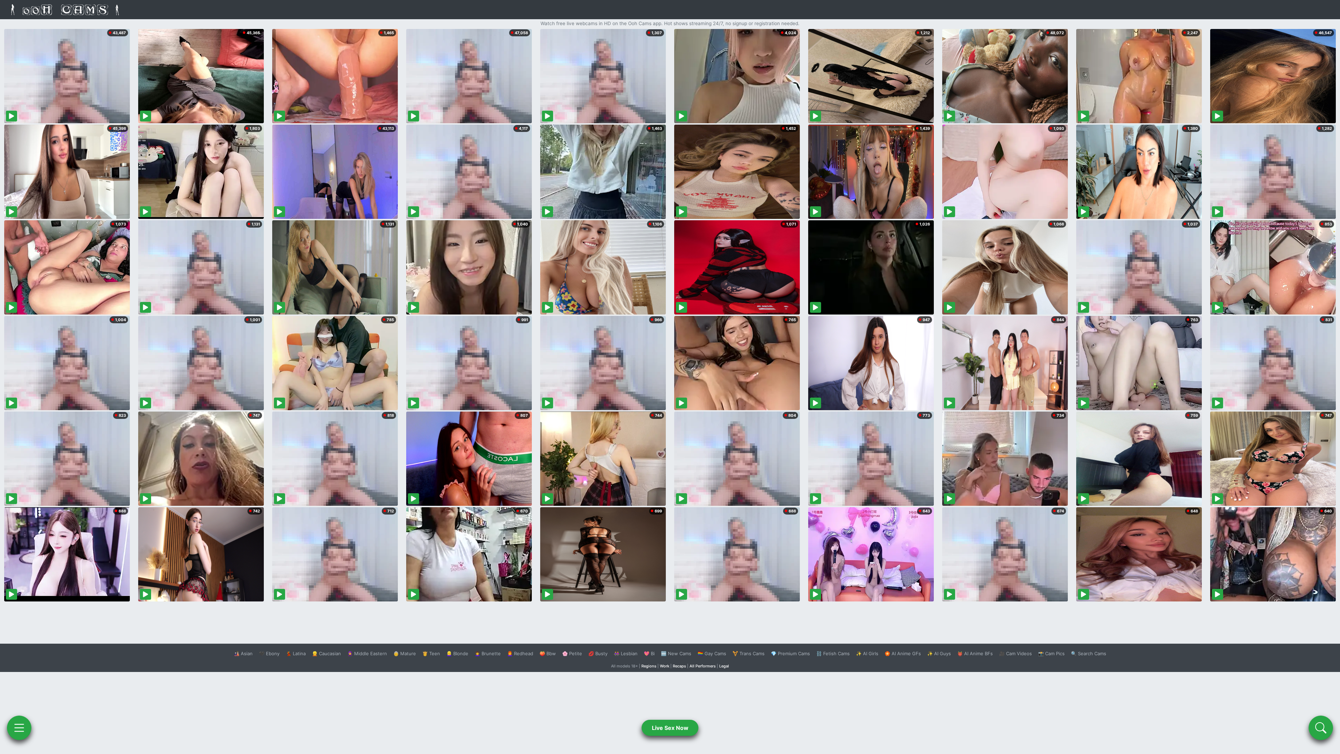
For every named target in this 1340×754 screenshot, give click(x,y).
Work (664, 666)
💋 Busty (598, 653)
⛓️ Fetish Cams (833, 653)
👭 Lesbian (626, 653)
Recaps (679, 666)
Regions (648, 666)
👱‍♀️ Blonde (457, 653)
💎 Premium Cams (790, 653)
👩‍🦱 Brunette (488, 653)
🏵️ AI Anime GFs (903, 653)
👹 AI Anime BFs (975, 653)
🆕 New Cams (676, 653)
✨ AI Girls (867, 653)
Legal (724, 666)
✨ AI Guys (939, 653)
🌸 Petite (572, 653)
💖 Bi (649, 653)
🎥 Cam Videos (1015, 653)
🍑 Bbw (547, 653)
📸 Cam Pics (1051, 653)
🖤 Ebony (269, 653)
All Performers (703, 666)
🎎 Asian (243, 653)
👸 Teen (431, 653)
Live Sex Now (670, 727)
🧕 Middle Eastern (367, 653)
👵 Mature (404, 653)
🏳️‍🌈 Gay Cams (712, 653)
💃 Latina (296, 653)
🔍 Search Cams (1088, 653)
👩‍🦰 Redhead (520, 653)
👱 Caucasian (326, 653)
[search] (1321, 728)
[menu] (19, 728)
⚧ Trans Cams (748, 653)
